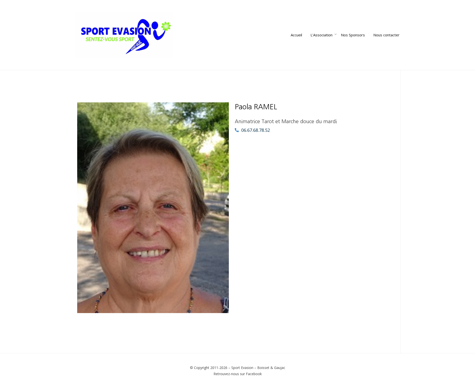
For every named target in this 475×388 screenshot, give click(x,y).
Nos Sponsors (353, 34)
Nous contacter (386, 34)
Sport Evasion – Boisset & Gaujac (258, 367)
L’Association (321, 34)
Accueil (296, 34)
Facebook (254, 373)
